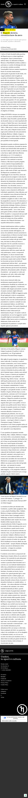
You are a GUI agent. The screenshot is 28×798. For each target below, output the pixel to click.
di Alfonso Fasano (5, 47)
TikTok (2, 697)
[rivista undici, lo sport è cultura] (12, 4)
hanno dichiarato (6, 216)
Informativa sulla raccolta (9, 721)
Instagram (3, 691)
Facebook (3, 693)
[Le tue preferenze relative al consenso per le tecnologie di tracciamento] (25, 795)
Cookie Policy (4, 684)
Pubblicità (3, 678)
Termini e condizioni (6, 680)
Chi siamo (3, 674)
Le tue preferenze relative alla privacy (15, 717)
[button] (25, 4)
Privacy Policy (4, 682)
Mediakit (3, 676)
